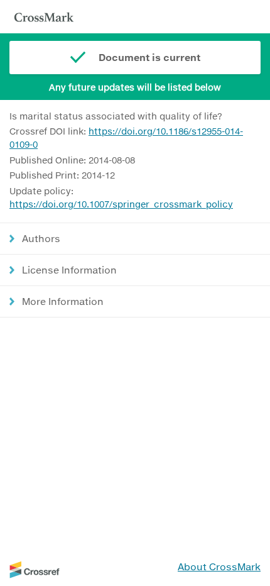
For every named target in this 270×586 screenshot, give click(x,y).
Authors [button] (41, 238)
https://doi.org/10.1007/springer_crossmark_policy (121, 204)
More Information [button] (63, 301)
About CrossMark (219, 566)
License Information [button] (69, 269)
